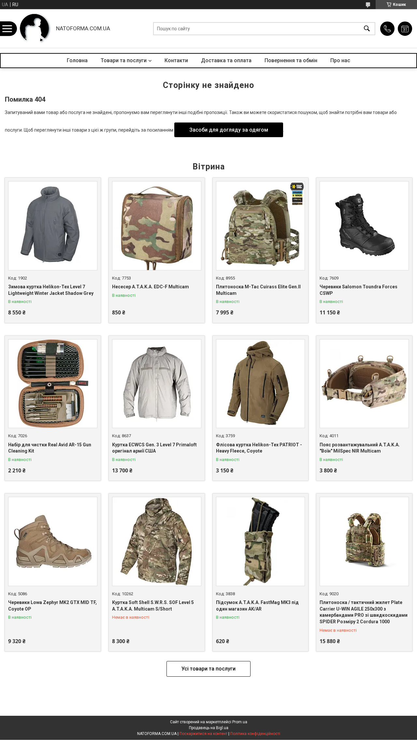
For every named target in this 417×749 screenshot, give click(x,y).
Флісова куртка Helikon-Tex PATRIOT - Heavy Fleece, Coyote (259, 448)
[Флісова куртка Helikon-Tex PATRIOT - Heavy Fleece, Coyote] (260, 383)
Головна (77, 60)
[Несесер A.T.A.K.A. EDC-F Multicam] (156, 225)
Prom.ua (239, 722)
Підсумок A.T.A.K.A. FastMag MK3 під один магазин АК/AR (257, 606)
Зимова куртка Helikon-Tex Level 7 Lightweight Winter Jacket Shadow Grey (50, 290)
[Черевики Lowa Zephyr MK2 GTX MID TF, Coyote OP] (52, 541)
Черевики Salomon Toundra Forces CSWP (358, 290)
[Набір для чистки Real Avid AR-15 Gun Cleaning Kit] (52, 383)
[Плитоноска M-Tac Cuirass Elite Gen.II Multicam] (260, 225)
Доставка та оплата (226, 60)
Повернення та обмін (291, 60)
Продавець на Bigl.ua (208, 728)
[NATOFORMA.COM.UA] (34, 28)
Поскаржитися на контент (203, 733)
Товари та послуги (124, 60)
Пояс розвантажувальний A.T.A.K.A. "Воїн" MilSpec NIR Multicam (360, 448)
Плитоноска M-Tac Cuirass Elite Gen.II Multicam (258, 290)
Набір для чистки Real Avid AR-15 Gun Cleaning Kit (49, 448)
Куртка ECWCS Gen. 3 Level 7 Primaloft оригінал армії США (154, 448)
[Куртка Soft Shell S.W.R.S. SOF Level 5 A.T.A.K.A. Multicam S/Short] (156, 541)
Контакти (176, 60)
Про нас (340, 60)
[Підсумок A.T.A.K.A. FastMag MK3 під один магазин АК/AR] (260, 541)
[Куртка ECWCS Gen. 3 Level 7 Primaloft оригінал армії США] (156, 383)
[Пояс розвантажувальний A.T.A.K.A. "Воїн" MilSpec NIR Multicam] (364, 383)
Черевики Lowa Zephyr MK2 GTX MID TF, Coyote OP (52, 606)
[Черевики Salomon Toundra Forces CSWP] (364, 225)
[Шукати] (367, 28)
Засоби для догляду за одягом (228, 130)
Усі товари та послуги (208, 669)
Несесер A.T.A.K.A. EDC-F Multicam (150, 286)
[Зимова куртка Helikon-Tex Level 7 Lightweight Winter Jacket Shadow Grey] (52, 225)
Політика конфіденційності (255, 733)
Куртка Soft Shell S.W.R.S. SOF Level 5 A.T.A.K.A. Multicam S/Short (153, 606)
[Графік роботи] (405, 29)
